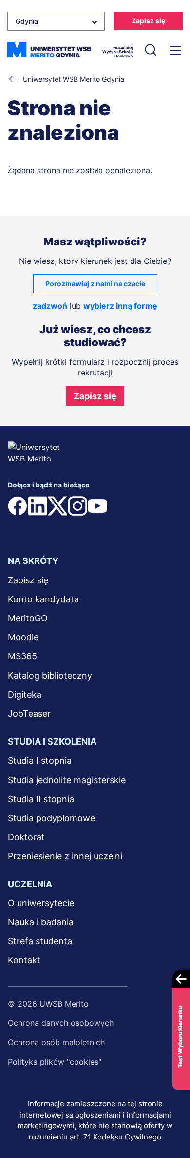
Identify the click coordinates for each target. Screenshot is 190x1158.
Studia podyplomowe (51, 818)
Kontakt (24, 960)
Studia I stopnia (40, 760)
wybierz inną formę (120, 306)
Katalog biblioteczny (50, 676)
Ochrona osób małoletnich (56, 1042)
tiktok (117, 506)
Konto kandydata (43, 599)
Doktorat (26, 837)
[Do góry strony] (169, 1122)
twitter (57, 506)
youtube (97, 506)
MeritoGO (28, 618)
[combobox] (56, 21)
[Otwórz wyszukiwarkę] (150, 50)
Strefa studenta (40, 941)
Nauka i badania (41, 922)
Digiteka (24, 695)
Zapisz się (148, 21)
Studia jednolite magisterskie (67, 780)
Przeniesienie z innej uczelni (65, 856)
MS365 (22, 656)
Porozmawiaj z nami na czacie (95, 284)
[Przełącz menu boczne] (174, 50)
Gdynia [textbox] (27, 21)
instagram (77, 506)
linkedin (37, 506)
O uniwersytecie (41, 903)
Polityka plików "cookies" (54, 1061)
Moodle (23, 637)
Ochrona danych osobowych (61, 1022)
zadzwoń (50, 306)
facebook (17, 506)
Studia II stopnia (41, 799)
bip (20, 525)
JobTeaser (29, 714)
